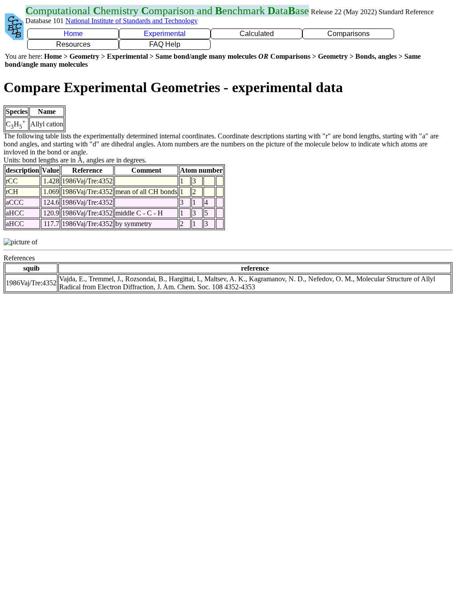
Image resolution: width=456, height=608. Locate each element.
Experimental (165, 33)
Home (73, 33)
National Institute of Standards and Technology (131, 20)
